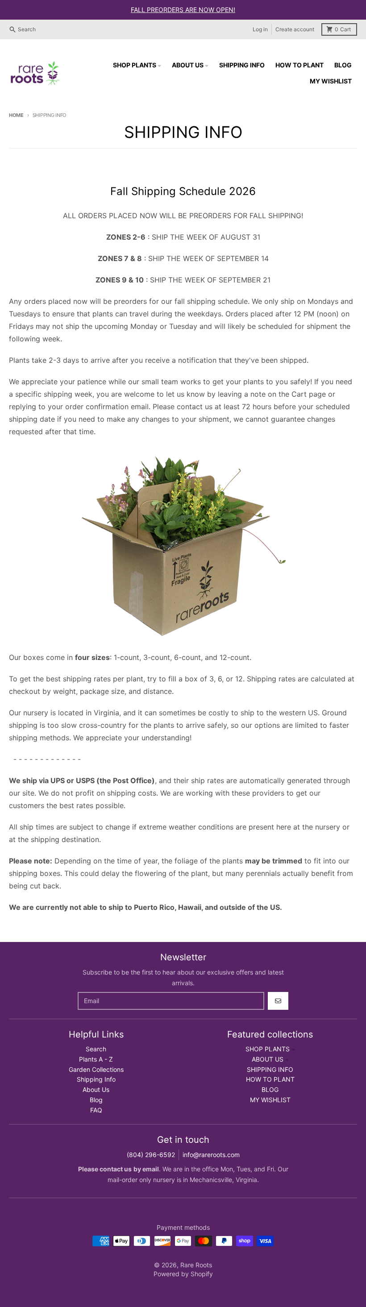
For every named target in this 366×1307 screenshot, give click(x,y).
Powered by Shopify (183, 1274)
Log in (260, 29)
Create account (294, 29)
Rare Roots (196, 1265)
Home (16, 115)
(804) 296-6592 (151, 1154)
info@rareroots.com (211, 1154)
